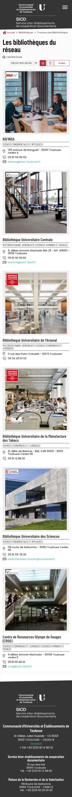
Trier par (15, 63)
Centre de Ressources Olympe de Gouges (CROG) (32, 638)
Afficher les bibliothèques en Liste (42, 63)
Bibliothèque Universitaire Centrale (28, 239)
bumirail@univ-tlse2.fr (22, 262)
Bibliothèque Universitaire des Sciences (31, 536)
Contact (36, 744)
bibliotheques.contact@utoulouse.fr (31, 559)
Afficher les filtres (61, 63)
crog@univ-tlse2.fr (20, 666)
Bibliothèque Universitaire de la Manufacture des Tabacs (34, 438)
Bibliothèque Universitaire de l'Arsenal (30, 340)
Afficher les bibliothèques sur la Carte (50, 63)
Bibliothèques (26, 32)
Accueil (11, 32)
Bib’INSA (8, 138)
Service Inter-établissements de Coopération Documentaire (36, 15)
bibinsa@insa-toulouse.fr (24, 162)
